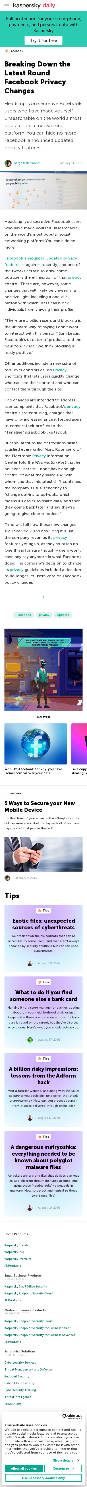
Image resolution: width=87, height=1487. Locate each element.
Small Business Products (23, 1275)
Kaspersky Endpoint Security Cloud (28, 1293)
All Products (12, 1265)
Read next (16, 793)
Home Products (16, 1234)
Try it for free (43, 40)
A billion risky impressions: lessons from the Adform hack (43, 1076)
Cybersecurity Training (20, 1390)
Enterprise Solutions (20, 1351)
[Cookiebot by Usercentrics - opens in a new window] (62, 1417)
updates (63, 615)
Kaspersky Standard (17, 1245)
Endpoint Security (16, 1376)
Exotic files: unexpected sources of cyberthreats (43, 924)
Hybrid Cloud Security (19, 1383)
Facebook (16, 51)
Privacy (60, 370)
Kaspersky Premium (17, 1259)
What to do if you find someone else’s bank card (43, 995)
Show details (63, 1460)
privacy (75, 277)
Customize (61, 1468)
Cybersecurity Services (20, 1362)
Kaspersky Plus (14, 1252)
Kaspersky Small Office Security (25, 1286)
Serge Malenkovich (27, 163)
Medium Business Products (25, 1310)
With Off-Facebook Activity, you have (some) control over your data (33, 771)
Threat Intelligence (17, 1397)
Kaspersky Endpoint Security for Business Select (37, 1328)
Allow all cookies (24, 1468)
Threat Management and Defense (28, 1369)
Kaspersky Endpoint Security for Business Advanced (40, 1335)
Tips (45, 910)
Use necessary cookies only (43, 1478)
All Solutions (12, 1404)
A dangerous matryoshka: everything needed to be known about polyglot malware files (44, 1157)
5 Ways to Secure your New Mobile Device (39, 806)
